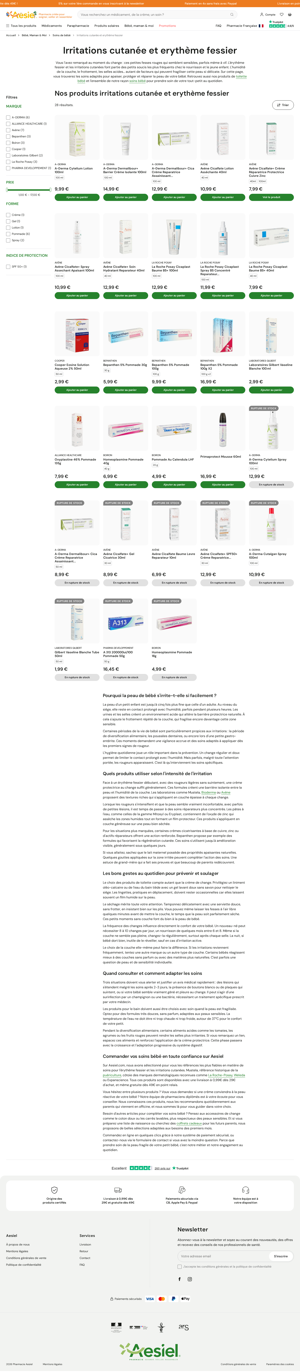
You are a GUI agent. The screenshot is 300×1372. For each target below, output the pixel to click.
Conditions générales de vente (26, 1258)
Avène (225, 792)
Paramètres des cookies (280, 1364)
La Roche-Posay (220, 1075)
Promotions (167, 26)
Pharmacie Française (242, 26)
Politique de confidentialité (23, 1265)
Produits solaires (106, 26)
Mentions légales (17, 1251)
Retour (84, 1251)
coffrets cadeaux (189, 1123)
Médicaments (52, 26)
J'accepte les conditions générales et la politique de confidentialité (227, 1266)
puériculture (112, 1075)
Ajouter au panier (77, 197)
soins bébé (137, 81)
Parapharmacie (78, 26)
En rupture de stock (271, 484)
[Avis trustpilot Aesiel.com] (276, 22)
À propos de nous (18, 1244)
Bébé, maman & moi (139, 26)
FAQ (218, 26)
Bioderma (208, 792)
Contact (85, 1258)
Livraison (85, 1244)
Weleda (239, 1075)
